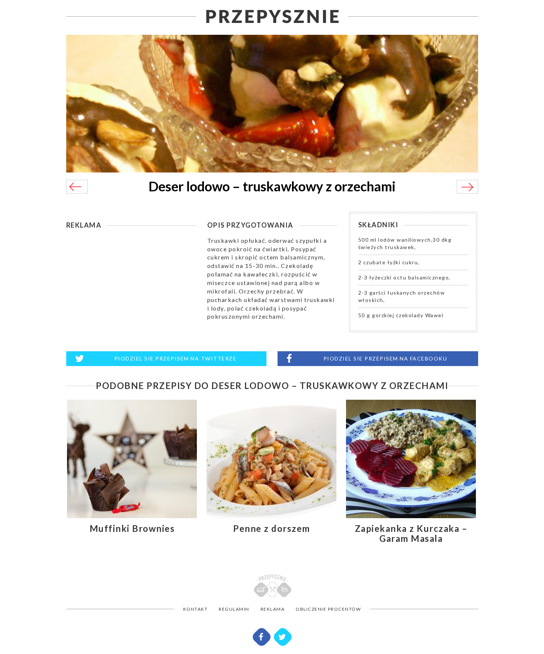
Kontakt (195, 609)
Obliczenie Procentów (328, 609)
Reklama (273, 609)
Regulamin (234, 609)
